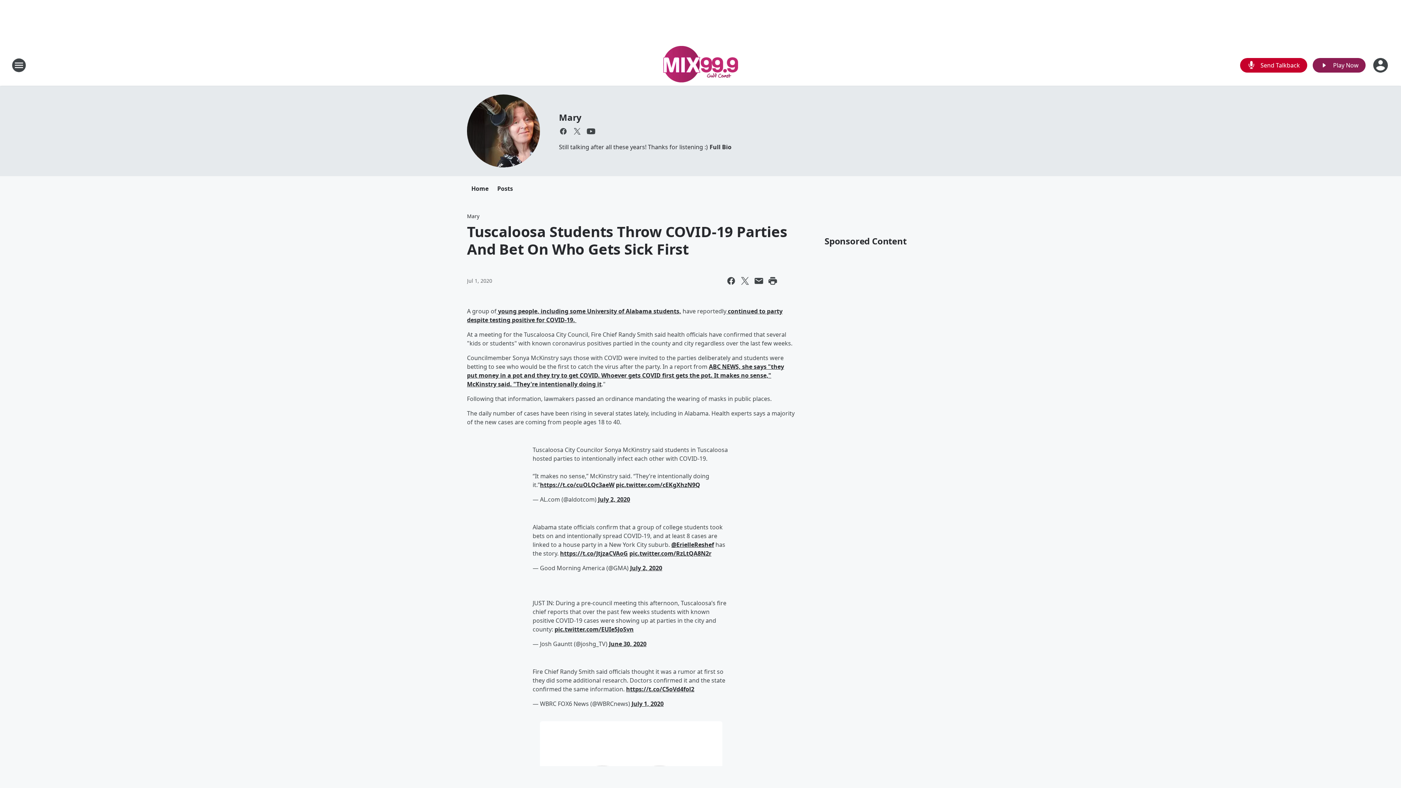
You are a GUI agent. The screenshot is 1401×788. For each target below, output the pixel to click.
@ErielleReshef (692, 545)
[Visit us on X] (577, 131)
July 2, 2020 (614, 499)
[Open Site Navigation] (19, 65)
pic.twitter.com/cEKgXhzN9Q (658, 485)
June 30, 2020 (628, 644)
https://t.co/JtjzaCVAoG (594, 553)
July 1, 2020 (648, 704)
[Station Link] (700, 65)
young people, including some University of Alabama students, (589, 311)
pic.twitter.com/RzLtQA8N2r (670, 553)
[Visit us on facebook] (563, 131)
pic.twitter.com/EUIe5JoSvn (594, 629)
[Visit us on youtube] (591, 131)
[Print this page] (773, 281)
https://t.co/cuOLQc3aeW (577, 485)
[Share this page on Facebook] (731, 281)
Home (480, 189)
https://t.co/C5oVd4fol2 (660, 689)
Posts (505, 189)
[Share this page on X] (745, 281)
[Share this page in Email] (759, 281)
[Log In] (1381, 65)
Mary (570, 117)
